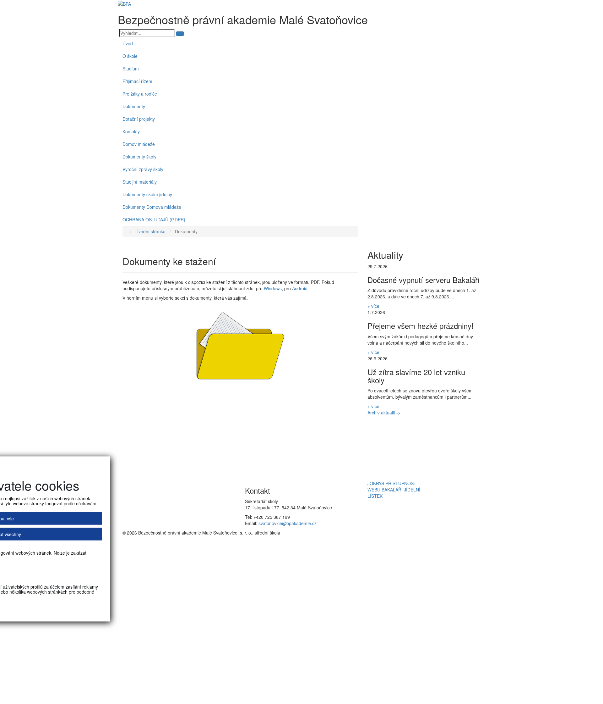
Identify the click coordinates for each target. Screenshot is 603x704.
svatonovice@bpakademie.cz (287, 523)
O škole (130, 56)
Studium (130, 68)
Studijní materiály (139, 182)
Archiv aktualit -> (383, 412)
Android (299, 288)
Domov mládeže (138, 144)
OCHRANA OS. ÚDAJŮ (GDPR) (153, 219)
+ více (373, 306)
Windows (273, 288)
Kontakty (131, 131)
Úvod (127, 43)
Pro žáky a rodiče (139, 94)
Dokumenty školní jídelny (147, 194)
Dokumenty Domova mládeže (151, 207)
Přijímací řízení (137, 81)
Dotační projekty (138, 119)
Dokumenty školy (139, 156)
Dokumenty (133, 106)
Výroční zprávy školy (142, 169)
